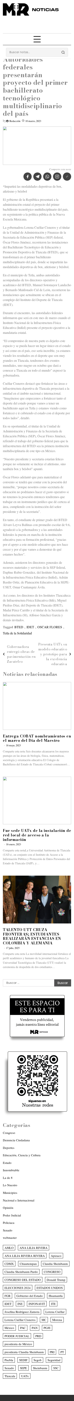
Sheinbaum (40, 1368)
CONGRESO (52, 1272)
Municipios (10, 1193)
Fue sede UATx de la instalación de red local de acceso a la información (37, 835)
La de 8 (8, 1178)
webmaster (10, 1238)
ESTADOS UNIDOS (50, 1288)
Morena (57, 1320)
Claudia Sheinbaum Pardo (21, 1272)
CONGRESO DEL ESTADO (23, 1280)
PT (62, 1352)
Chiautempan (28, 1264)
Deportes (8, 1148)
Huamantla (56, 1296)
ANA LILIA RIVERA (33, 1248)
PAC (23, 1328)
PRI (52, 1352)
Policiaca (8, 1223)
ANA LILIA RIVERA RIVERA (25, 1256)
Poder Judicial (12, 1215)
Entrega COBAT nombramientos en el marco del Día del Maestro (37, 738)
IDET (30, 627)
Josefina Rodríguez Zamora (22, 1312)
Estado (7, 1163)
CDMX (9, 1264)
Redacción (14, 121)
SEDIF (23, 1360)
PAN (35, 1328)
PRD (38, 1336)
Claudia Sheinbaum (55, 1264)
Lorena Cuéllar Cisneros (20, 1320)
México (9, 1328)
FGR (7, 1296)
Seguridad (53, 1360)
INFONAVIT (37, 1304)
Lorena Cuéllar (55, 1312)
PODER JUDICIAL (17, 1336)
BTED (18, 627)
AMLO (9, 1248)
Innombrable (11, 1170)
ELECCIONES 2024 (18, 1288)
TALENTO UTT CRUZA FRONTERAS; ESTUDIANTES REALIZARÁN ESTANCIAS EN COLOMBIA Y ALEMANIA (32, 936)
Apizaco (56, 1256)
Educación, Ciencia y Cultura (21, 1155)
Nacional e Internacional (18, 1200)
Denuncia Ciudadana (16, 1140)
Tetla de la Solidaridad (17, 633)
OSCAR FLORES (49, 627)
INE (20, 1304)
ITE (53, 1304)
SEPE (23, 1368)
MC (44, 1320)
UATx (25, 1376)
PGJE (47, 1328)
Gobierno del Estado (29, 1296)
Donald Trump (56, 1280)
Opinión (8, 1208)
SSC (56, 1368)
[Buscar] (63, 52)
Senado (7, 1230)
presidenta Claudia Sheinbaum (24, 1352)
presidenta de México (18, 1344)
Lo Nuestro (10, 1185)
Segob (38, 1360)
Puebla (9, 1360)
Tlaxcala (10, 1376)
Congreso (9, 1133)
